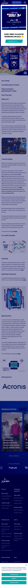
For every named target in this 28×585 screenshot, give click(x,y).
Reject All (14, 578)
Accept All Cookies (14, 582)
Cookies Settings (14, 574)
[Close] (26, 565)
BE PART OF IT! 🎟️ (14, 41)
